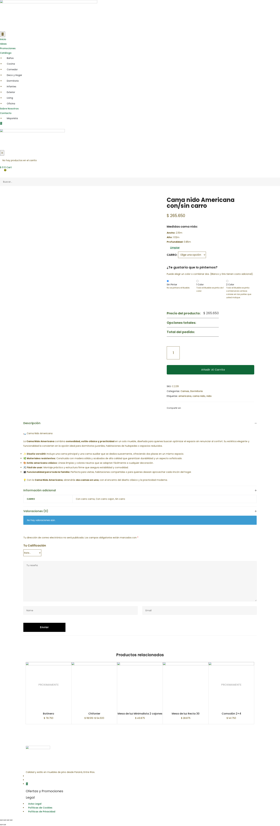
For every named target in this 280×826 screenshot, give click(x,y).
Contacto (6, 113)
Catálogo (6, 53)
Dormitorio (13, 80)
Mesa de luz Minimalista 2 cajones (140, 713)
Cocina (11, 63)
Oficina (11, 103)
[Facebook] (27, 776)
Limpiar (175, 247)
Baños (10, 58)
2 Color (230, 284)
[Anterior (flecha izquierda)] (1, 824)
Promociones (8, 48)
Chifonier (94, 713)
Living (10, 97)
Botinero (48, 713)
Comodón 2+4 (231, 713)
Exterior (11, 92)
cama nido (198, 396)
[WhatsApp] (27, 783)
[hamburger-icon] (2, 34)
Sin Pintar (172, 284)
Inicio (3, 39)
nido (209, 396)
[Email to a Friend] (192, 408)
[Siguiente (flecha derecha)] (4, 824)
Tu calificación (34, 545)
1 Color (200, 284)
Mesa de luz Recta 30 (185, 713)
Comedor (12, 69)
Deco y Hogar (14, 75)
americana (184, 396)
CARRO (172, 255)
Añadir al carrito (213, 370)
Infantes (11, 86)
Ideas (3, 43)
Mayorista (12, 118)
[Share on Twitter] (188, 408)
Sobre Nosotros (9, 108)
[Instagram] (27, 780)
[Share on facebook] (184, 408)
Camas (185, 391)
